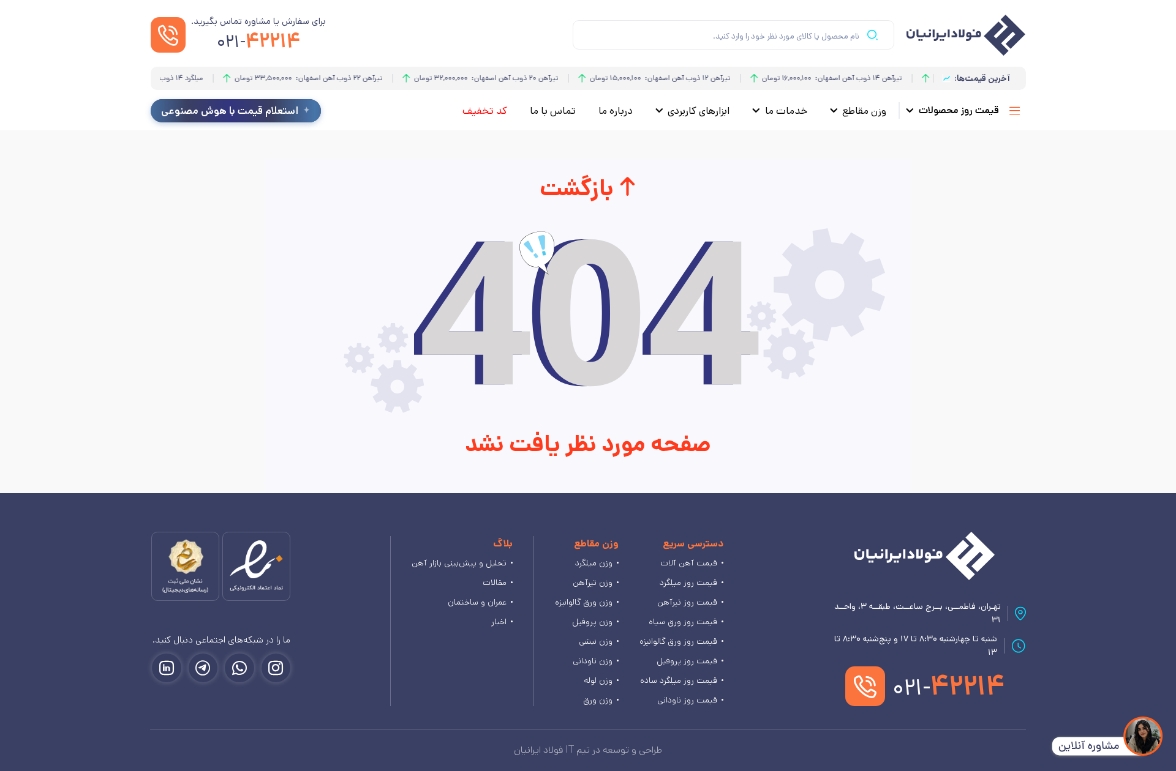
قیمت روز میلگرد (688, 582)
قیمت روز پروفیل (687, 661)
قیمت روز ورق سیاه (683, 622)
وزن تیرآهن (592, 582)
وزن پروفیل (592, 622)
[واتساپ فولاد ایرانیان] (239, 668)
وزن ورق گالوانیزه (583, 602)
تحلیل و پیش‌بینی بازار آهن (459, 563)
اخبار (499, 622)
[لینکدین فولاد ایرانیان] (166, 668)
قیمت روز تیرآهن (687, 602)
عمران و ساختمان (477, 602)
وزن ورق (597, 700)
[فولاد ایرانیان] (924, 556)
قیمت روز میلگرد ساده (678, 680)
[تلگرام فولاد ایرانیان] (203, 668)
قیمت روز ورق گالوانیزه (678, 641)
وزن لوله (598, 680)
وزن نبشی (595, 641)
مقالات (495, 582)
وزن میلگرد (593, 563)
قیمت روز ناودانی (687, 700)
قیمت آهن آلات (688, 563)
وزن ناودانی (592, 661)
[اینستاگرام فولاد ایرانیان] (276, 668)
